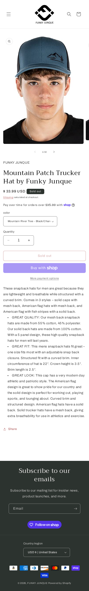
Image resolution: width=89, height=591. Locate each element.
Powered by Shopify (60, 583)
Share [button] (12, 429)
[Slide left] (35, 152)
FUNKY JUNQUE (37, 583)
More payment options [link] (44, 278)
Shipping (8, 197)
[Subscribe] (75, 509)
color (6, 212)
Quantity (8, 231)
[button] (8, 14)
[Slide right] (54, 152)
